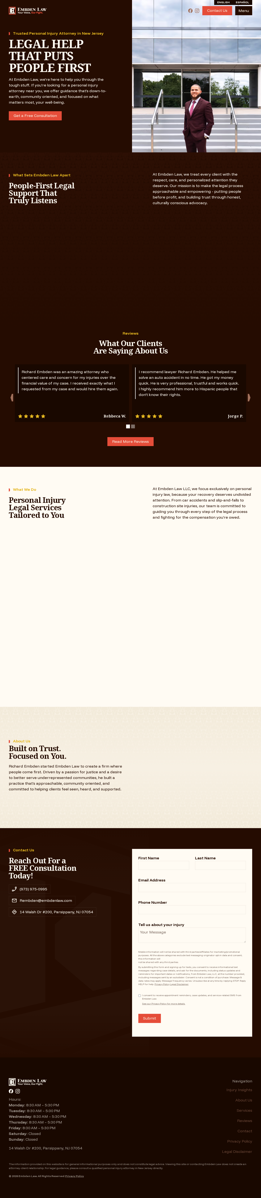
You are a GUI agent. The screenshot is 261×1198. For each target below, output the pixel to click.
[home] (28, 10)
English (223, 2)
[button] (243, 10)
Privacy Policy (162, 984)
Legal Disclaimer (179, 984)
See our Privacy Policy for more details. (163, 1003)
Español (242, 2)
